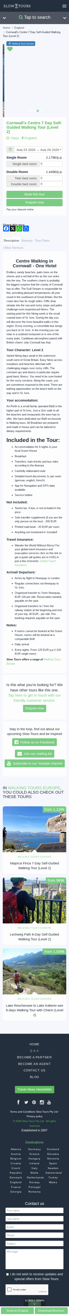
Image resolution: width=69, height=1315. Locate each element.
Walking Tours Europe (23, 43)
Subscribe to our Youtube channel (36, 763)
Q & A (34, 1050)
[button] (7, 80)
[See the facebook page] (18, 1103)
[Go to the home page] (17, 6)
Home (6, 27)
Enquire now (34, 202)
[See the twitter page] (26, 1103)
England (19, 27)
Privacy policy (35, 1116)
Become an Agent (34, 1064)
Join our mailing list (37, 754)
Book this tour (34, 194)
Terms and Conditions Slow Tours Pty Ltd (34, 1111)
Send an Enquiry (17, 1310)
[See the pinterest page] (34, 1103)
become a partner (34, 1057)
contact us (35, 1070)
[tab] (11, 240)
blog (34, 1077)
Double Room (34, 172)
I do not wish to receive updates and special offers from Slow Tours (36, 1276)
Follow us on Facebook (36, 742)
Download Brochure (51, 1310)
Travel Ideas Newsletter (34, 1089)
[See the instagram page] (42, 1103)
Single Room (34, 157)
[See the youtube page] (49, 1103)
